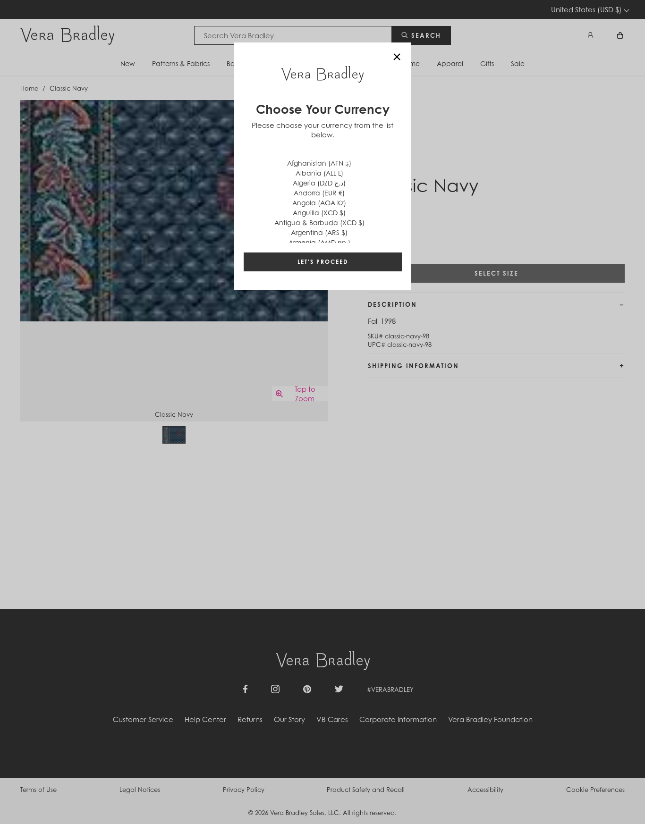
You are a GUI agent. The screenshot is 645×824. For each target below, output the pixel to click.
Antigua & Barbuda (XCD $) (319, 223)
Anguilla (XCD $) (319, 213)
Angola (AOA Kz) (319, 203)
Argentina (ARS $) (319, 232)
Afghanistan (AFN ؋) (319, 163)
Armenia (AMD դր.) (319, 242)
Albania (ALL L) (319, 173)
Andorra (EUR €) (319, 193)
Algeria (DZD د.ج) (319, 183)
